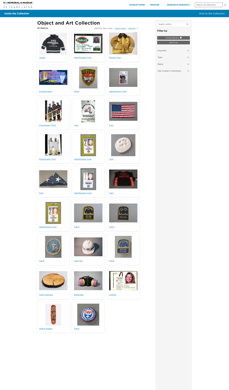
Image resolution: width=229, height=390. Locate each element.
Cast (111, 159)
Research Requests (178, 5)
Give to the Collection (212, 13)
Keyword (162, 50)
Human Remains (173, 38)
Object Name (120, 28)
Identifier (132, 28)
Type (160, 57)
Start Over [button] (173, 42)
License (112, 295)
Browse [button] (154, 5)
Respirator (79, 295)
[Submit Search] (225, 5)
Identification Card (82, 57)
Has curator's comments (169, 71)
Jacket (42, 57)
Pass (76, 125)
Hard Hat (78, 261)
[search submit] (187, 24)
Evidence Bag (45, 91)
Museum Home (137, 5)
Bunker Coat (115, 57)
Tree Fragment (46, 295)
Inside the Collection (16, 13)
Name (160, 64)
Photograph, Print (47, 125)
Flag (111, 125)
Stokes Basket (45, 328)
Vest (111, 193)
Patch (76, 91)
